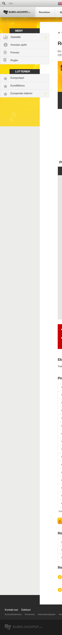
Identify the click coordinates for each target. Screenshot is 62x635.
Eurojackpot (17, 78)
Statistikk (15, 37)
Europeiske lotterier (21, 93)
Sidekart (26, 609)
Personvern (30, 614)
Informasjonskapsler (46, 614)
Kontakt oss (11, 609)
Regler (14, 60)
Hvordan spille (18, 44)
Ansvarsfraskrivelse (13, 614)
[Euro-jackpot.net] (59, 32)
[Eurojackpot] (17, 12)
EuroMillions (17, 85)
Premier (14, 52)
